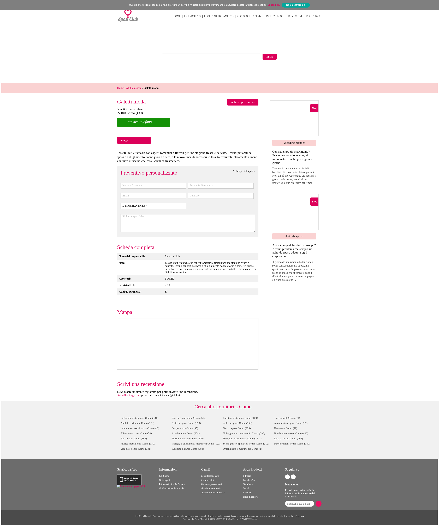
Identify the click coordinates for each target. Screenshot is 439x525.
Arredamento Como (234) (186, 433)
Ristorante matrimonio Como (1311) (140, 418)
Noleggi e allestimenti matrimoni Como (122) (196, 443)
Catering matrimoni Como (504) (189, 418)
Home (120, 88)
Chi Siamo (164, 476)
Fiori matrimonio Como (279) (188, 438)
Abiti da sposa (133, 88)
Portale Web (249, 480)
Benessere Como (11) (285, 428)
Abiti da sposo (294, 236)
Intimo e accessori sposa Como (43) (140, 428)
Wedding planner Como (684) (188, 448)
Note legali (164, 480)
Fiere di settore (250, 497)
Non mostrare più (296, 4)
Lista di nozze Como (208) (288, 438)
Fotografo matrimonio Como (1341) (242, 438)
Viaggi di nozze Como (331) (136, 448)
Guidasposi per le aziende (171, 488)
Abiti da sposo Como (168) (237, 423)
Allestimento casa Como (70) (136, 433)
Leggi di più (274, 4)
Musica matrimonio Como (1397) (138, 443)
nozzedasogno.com (210, 476)
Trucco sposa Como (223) (237, 428)
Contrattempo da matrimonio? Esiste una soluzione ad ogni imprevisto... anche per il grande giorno (292, 157)
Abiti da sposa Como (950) (186, 423)
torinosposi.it (207, 480)
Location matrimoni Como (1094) (241, 418)
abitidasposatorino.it (211, 488)
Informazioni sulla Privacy (172, 484)
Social (246, 488)
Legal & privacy (297, 516)
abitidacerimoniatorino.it (213, 492)
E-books (247, 492)
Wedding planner (294, 142)
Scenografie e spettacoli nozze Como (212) (246, 443)
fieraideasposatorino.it (212, 484)
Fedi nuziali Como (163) (134, 438)
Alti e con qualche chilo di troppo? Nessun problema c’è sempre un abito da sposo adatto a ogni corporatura (294, 250)
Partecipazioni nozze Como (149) (292, 443)
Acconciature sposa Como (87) (290, 423)
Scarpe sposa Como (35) (185, 428)
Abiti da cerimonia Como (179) (137, 423)
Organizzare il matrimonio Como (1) (242, 448)
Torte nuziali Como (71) (287, 418)
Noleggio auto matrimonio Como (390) (244, 433)
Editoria (247, 476)
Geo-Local (248, 484)
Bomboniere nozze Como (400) (291, 433)
